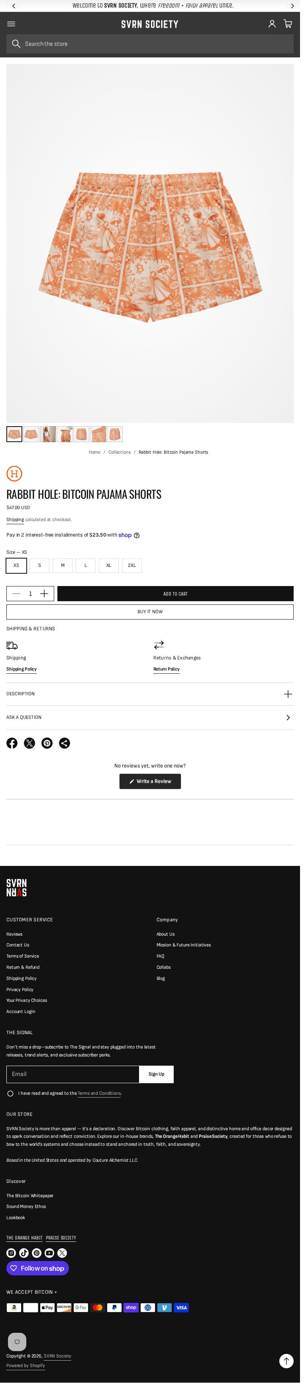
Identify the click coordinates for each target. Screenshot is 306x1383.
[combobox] (150, 43)
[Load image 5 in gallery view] (81, 434)
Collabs (164, 967)
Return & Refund (22, 967)
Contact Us (17, 945)
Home (95, 452)
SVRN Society (58, 1356)
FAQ (161, 956)
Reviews (14, 934)
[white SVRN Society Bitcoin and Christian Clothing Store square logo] (16, 888)
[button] (287, 24)
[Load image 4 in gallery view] (65, 434)
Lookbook (15, 1218)
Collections (119, 452)
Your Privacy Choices (26, 1000)
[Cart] (287, 24)
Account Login (20, 1012)
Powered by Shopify (25, 1366)
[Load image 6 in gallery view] (98, 434)
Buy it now (150, 612)
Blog (161, 979)
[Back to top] (286, 1361)
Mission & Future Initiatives (184, 945)
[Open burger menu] (11, 24)
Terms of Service (22, 956)
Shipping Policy (21, 979)
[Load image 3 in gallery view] (48, 434)
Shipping (15, 520)
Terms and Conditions (99, 1093)
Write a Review (155, 783)
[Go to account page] (272, 24)
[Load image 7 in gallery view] (115, 434)
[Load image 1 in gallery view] (14, 434)
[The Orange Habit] (14, 474)
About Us (166, 934)
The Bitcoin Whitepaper (29, 1196)
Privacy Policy (19, 990)
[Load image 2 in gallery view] (31, 434)
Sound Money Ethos (26, 1207)
